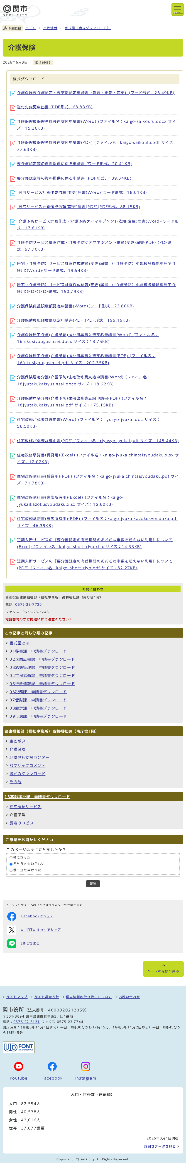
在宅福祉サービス (26, 807)
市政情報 (50, 28)
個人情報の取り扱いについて (89, 997)
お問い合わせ (129, 997)
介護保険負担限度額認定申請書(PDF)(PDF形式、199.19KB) (73, 320)
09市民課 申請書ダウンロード (38, 716)
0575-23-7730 (28, 604)
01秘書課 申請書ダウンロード (38, 651)
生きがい (17, 741)
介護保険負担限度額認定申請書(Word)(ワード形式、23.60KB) (75, 306)
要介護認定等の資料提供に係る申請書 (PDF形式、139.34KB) (74, 178)
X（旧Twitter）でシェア (41, 929)
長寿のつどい (22, 823)
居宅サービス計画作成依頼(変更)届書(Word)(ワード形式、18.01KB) (82, 192)
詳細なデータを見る (160, 1146)
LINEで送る (30, 943)
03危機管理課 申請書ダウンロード (42, 667)
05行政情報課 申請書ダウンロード (42, 684)
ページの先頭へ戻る (163, 971)
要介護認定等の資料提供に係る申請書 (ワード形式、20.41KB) (74, 164)
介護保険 (17, 749)
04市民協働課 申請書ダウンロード (42, 675)
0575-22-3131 (26, 1021)
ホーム (30, 28)
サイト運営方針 (46, 997)
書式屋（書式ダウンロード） (88, 28)
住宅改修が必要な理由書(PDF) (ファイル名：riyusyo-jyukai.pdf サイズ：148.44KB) (98, 441)
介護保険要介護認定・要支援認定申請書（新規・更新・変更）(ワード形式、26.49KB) (96, 93)
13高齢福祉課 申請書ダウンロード (37, 797)
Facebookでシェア (37, 916)
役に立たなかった (27, 870)
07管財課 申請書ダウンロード (38, 700)
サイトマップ (17, 997)
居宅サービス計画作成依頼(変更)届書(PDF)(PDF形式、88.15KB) (78, 207)
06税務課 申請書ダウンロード (38, 692)
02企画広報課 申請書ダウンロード (42, 659)
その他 (16, 782)
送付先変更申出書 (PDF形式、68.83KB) (55, 107)
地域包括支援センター (29, 757)
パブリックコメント (27, 765)
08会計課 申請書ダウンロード (38, 708)
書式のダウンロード (27, 774)
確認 (93, 883)
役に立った (22, 857)
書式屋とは (19, 643)
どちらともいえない (29, 864)
